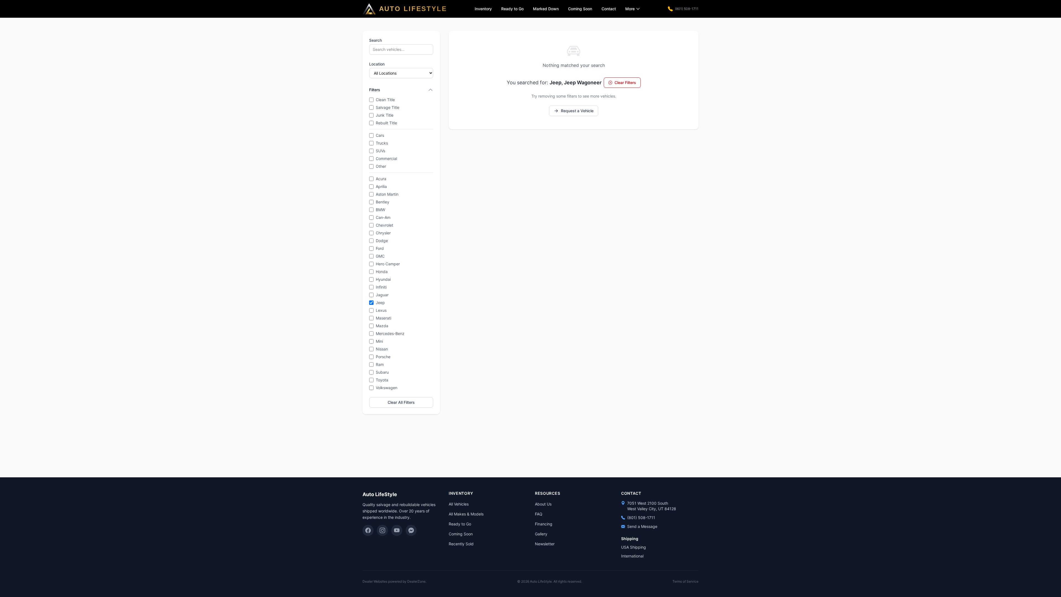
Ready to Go (512, 8)
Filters (374, 89)
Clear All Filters (401, 402)
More (630, 8)
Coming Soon (580, 8)
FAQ (538, 514)
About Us (543, 504)
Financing (543, 524)
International (632, 556)
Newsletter (545, 543)
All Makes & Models (466, 514)
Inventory (483, 8)
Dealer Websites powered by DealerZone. (394, 581)
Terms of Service (685, 581)
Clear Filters (625, 82)
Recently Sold (461, 543)
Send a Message (642, 526)
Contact (609, 8)
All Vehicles (459, 504)
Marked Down (546, 8)
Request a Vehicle (577, 110)
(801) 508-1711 (686, 9)
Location (377, 64)
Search (375, 40)
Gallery (541, 533)
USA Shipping (633, 547)
